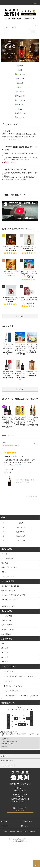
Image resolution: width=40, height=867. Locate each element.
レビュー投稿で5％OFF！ (12, 691)
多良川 (3, 572)
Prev (4, 50)
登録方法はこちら (7, 162)
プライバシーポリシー (29, 831)
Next (36, 50)
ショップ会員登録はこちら (23, 179)
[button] (34, 444)
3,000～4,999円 (6, 620)
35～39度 (4, 657)
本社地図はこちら (19, 801)
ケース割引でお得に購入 (9, 599)
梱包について (8, 681)
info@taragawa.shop (12, 741)
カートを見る (4, 821)
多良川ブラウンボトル (8, 567)
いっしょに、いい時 (8, 576)
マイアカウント (5, 826)
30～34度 (4, 652)
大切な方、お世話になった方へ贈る (13, 595)
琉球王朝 (4, 554)
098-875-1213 (9, 743)
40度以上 (4, 661)
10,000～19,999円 (7, 629)
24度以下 (4, 643)
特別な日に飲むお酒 (8, 590)
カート (36, 865)
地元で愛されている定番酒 (10, 586)
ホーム (6, 831)
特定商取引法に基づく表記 (16, 831)
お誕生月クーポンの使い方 (13, 686)
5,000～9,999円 (6, 625)
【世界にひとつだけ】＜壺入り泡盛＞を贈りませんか (19, 697)
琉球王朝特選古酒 (7, 558)
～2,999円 (6, 616)
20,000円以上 (6, 634)
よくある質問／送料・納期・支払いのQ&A (18, 676)
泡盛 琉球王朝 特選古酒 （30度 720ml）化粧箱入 (25, 481)
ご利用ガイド (8, 671)
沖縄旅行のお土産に (8, 606)
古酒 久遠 (4, 563)
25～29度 (4, 648)
